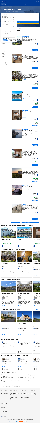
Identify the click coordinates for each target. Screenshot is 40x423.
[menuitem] (3, 4)
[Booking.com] (3, 1)
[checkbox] (13, 27)
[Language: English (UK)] (2, 416)
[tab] (5, 19)
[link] (5, 46)
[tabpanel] (9, 31)
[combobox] (20, 14)
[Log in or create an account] (36, 1)
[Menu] (38, 1)
